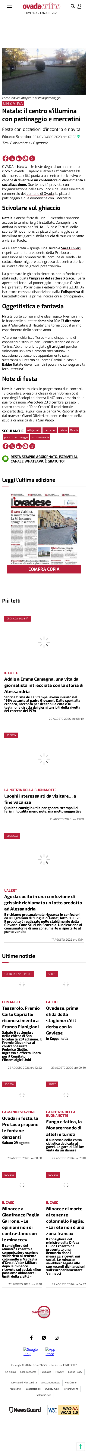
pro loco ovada (40, 437)
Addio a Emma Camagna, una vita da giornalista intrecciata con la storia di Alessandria (44, 685)
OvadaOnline (52, 1388)
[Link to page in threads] (32, 158)
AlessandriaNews (50, 1382)
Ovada (74, 430)
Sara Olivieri (71, 248)
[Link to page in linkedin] (19, 158)
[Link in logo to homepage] (41, 7)
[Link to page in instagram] (56, 1337)
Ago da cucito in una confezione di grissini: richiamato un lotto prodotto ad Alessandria (43, 902)
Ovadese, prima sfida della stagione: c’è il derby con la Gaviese (62, 1020)
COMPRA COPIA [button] (44, 569)
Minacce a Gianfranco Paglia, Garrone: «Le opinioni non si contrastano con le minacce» (21, 1224)
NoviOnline (70, 1382)
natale (63, 430)
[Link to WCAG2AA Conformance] (61, 1410)
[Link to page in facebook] (6, 158)
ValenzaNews (44, 1395)
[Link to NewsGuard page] (26, 1410)
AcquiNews (16, 1388)
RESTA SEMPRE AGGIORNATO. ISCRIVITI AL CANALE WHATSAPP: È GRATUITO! (44, 459)
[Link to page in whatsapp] (25, 158)
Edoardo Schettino (16, 136)
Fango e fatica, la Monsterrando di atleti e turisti (64, 1127)
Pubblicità (46, 1372)
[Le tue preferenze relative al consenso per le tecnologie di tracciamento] (80, 1446)
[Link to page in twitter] (12, 158)
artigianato (33, 430)
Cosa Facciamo (28, 1372)
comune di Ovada (40, 193)
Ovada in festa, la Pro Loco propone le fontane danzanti (20, 1127)
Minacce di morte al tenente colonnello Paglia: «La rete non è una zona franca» (65, 1221)
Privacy (60, 1372)
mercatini (50, 430)
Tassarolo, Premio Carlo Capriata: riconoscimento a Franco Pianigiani (21, 1017)
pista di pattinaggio (16, 437)
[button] (73, 6)
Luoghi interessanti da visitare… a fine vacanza (40, 799)
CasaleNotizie (33, 1388)
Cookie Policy (75, 1372)
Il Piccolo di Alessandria (24, 1382)
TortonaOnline (70, 1388)
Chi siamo (10, 1372)
